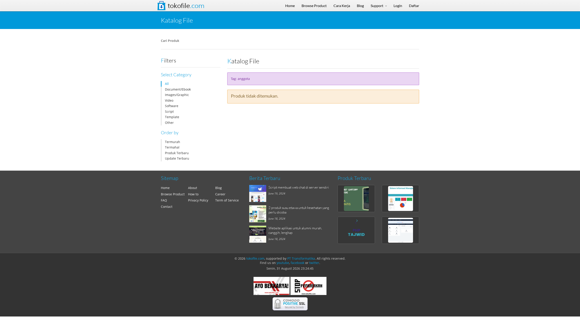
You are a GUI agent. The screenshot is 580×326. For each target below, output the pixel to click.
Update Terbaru (177, 158)
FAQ (164, 200)
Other (169, 122)
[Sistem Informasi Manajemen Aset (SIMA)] (400, 198)
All (167, 84)
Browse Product (173, 194)
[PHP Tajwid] (356, 230)
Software (171, 106)
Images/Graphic (177, 95)
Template (172, 117)
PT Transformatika (301, 258)
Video (169, 100)
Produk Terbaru (177, 153)
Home (165, 188)
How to (193, 194)
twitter (314, 263)
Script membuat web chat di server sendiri (298, 187)
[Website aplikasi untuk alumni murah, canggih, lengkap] (258, 234)
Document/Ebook (178, 89)
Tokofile (186, 6)
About (192, 188)
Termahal (172, 147)
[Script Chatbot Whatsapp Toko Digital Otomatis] (356, 198)
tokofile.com (255, 258)
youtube (283, 263)
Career (220, 194)
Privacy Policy (198, 200)
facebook (297, 263)
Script (169, 111)
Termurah (172, 142)
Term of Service (227, 200)
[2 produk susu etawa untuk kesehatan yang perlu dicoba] (258, 213)
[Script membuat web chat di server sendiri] (258, 193)
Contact (166, 206)
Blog (218, 188)
